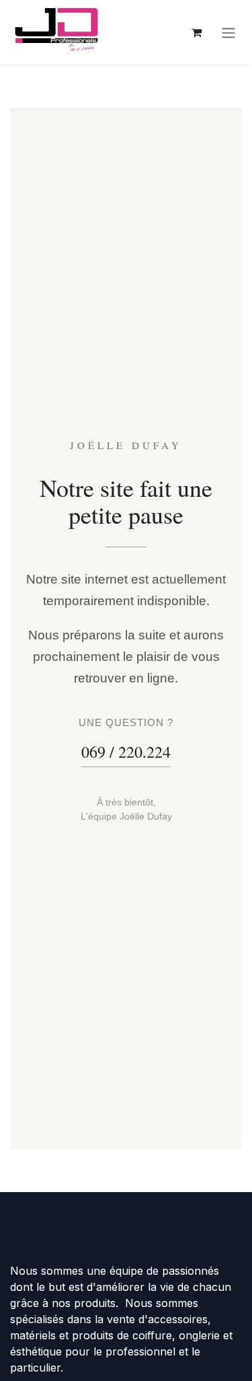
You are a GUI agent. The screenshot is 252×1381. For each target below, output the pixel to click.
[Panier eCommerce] (196, 32)
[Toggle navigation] (228, 32)
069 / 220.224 (126, 751)
